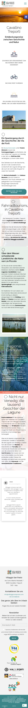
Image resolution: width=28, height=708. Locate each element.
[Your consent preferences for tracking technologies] (24, 705)
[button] (26, 17)
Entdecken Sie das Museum (14, 191)
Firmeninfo (20, 698)
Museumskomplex (10, 148)
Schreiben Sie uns (4, 706)
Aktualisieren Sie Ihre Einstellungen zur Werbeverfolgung (14, 700)
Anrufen (14, 706)
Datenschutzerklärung (8, 699)
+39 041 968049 (14, 597)
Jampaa (17, 702)
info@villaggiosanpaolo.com (14, 594)
